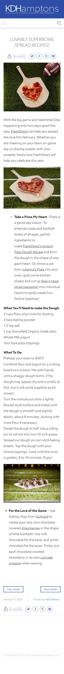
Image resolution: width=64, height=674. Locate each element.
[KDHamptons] (32, 9)
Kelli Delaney (52, 599)
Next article (50, 589)
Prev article (13, 589)
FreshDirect (19, 131)
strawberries (31, 528)
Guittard (42, 516)
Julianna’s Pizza (33, 269)
